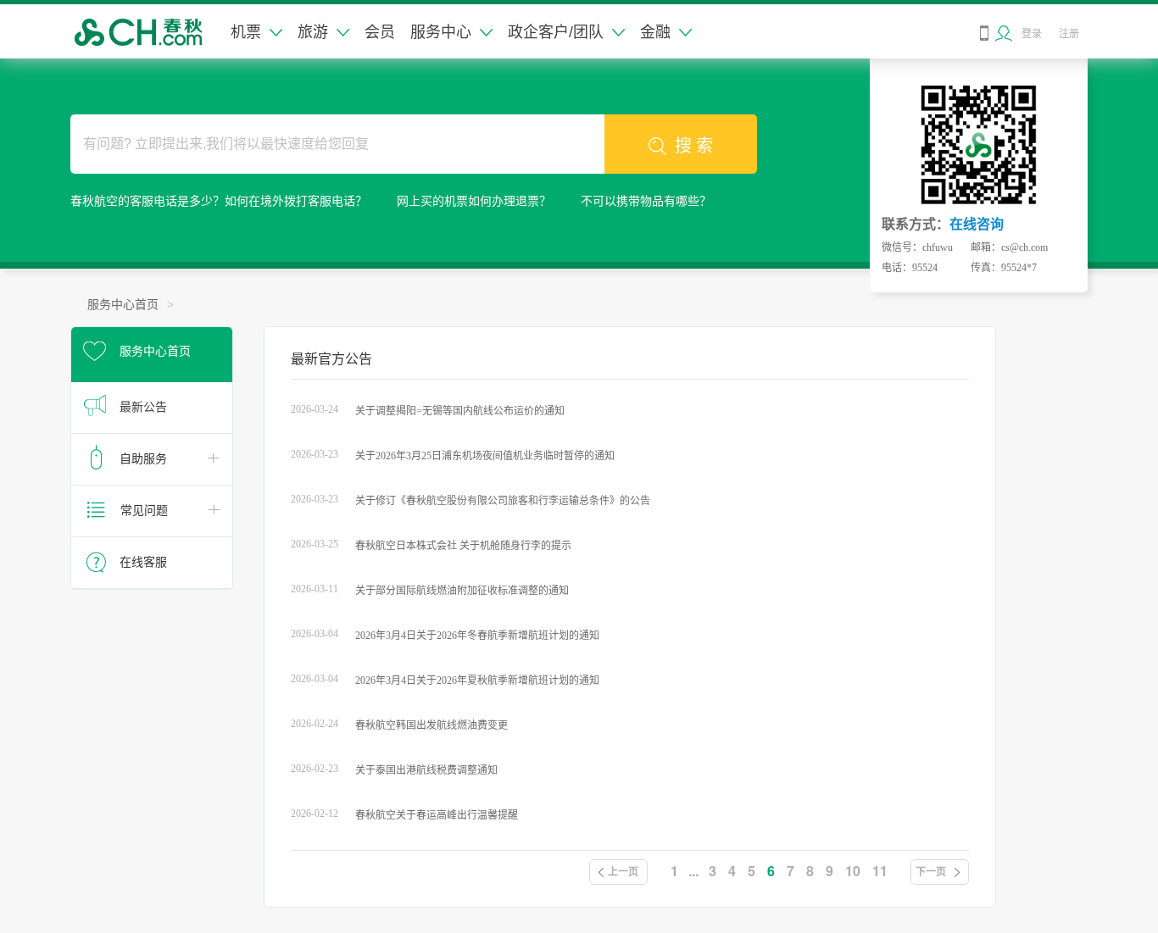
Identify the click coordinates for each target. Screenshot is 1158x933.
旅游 (313, 32)
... (693, 870)
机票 (246, 32)
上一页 (623, 872)
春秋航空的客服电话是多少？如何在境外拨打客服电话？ (218, 201)
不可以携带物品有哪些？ (646, 201)
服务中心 (440, 32)
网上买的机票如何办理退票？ (474, 201)
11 (880, 870)
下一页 (931, 872)
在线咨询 (976, 224)
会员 (380, 32)
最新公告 (143, 407)
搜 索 (694, 145)
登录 (1032, 34)
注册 (1069, 34)
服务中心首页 (123, 304)
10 (852, 870)
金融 (655, 32)
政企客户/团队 (556, 32)
